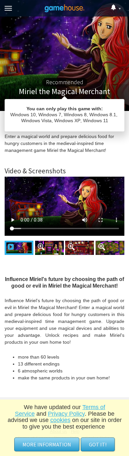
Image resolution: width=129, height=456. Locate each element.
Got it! (98, 444)
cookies (60, 420)
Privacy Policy (66, 413)
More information (46, 444)
